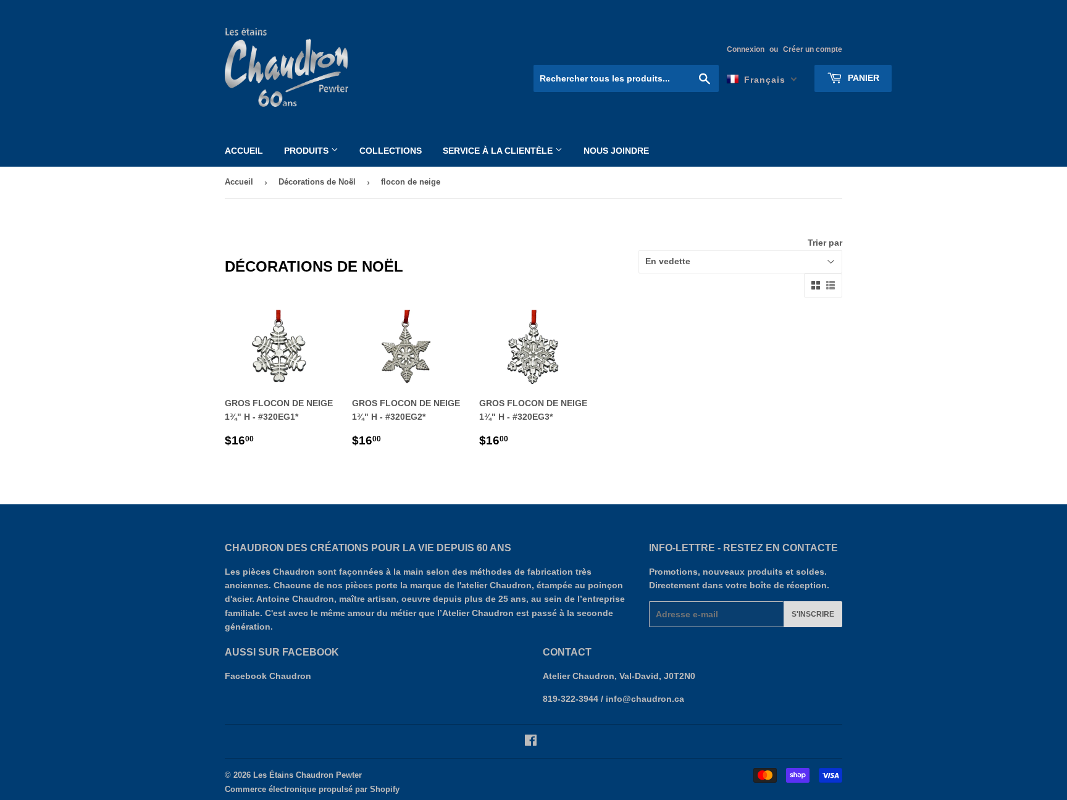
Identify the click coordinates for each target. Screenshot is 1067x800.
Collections (390, 151)
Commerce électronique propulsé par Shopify (312, 789)
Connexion (745, 49)
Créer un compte (812, 49)
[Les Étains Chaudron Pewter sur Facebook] (530, 742)
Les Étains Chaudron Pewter (307, 775)
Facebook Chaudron (268, 676)
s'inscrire (813, 614)
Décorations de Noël (317, 181)
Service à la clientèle (499, 151)
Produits (307, 151)
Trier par (825, 243)
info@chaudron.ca (645, 699)
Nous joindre (616, 151)
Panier (862, 78)
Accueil (244, 151)
